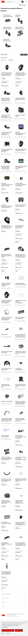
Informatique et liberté (19, 613)
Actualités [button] (5, 598)
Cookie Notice (5, 627)
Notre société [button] (6, 594)
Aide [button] (3, 606)
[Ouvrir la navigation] (26, 1)
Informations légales (10, 613)
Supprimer (11, 60)
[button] (6, 633)
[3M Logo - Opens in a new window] (3, 2)
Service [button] (4, 602)
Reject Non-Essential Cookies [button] (8, 630)
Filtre (24, 54)
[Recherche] (23, 2)
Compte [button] (23, 5)
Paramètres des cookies (11, 615)
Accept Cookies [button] (19, 630)
